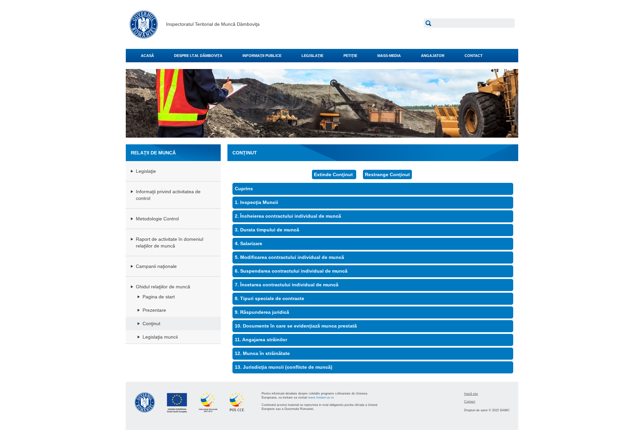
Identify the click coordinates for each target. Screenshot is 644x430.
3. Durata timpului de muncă (267, 229)
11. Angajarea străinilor (261, 339)
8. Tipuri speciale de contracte (269, 298)
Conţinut (151, 323)
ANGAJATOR (432, 56)
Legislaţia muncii (160, 337)
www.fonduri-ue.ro (321, 397)
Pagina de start (159, 296)
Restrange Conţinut (387, 174)
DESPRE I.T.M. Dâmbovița (198, 56)
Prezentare (154, 310)
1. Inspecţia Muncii (256, 202)
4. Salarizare (248, 243)
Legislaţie (146, 171)
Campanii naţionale (156, 266)
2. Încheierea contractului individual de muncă (288, 216)
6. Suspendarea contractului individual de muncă (291, 271)
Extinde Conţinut (334, 174)
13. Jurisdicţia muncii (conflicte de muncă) (283, 367)
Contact (469, 401)
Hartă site (471, 394)
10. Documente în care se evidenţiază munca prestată (296, 326)
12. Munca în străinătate (262, 353)
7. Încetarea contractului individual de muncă (286, 284)
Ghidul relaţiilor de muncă (163, 286)
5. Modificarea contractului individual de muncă (289, 257)
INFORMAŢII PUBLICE (262, 56)
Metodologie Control (157, 218)
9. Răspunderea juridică (262, 312)
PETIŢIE (350, 56)
